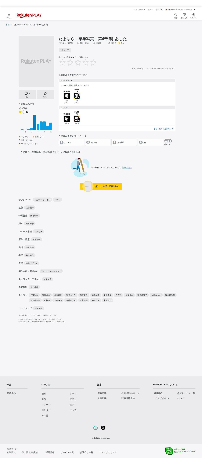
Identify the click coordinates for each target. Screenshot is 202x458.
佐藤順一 (30, 207)
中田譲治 (107, 300)
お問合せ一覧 (86, 452)
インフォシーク (139, 9)
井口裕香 (58, 295)
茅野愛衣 (84, 295)
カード (150, 9)
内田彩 (118, 295)
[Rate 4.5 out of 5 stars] (91, 62)
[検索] (175, 14)
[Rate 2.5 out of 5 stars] (76, 62)
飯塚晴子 (34, 215)
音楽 (72, 404)
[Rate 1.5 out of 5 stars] (68, 62)
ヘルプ (180, 398)
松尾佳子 (96, 300)
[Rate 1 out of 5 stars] (64, 62)
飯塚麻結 (129, 295)
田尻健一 (30, 247)
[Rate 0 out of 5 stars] (58, 62)
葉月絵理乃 (142, 295)
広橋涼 (47, 300)
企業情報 (11, 452)
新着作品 (11, 393)
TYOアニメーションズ (51, 271)
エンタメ (46, 410)
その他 (45, 415)
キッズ (73, 410)
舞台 (44, 399)
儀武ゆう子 (71, 295)
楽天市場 (159, 9)
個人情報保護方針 (31, 452)
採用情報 (50, 452)
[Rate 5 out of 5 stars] (95, 62)
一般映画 (39, 308)
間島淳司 (58, 300)
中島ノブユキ (32, 263)
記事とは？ (127, 167)
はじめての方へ (161, 398)
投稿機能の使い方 (130, 393)
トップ (9, 24)
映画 (44, 393)
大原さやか (156, 295)
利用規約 (157, 393)
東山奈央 (107, 295)
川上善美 (34, 287)
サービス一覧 (67, 452)
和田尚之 (30, 255)
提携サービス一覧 (186, 393)
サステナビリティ (108, 452)
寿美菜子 (96, 295)
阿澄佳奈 (46, 295)
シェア (66, 50)
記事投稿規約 (128, 398)
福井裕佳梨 (170, 295)
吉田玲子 (30, 223)
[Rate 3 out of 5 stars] (80, 62)
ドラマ (57, 199)
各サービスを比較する (162, 129)
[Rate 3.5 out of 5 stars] (84, 62)
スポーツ (46, 404)
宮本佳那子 (35, 300)
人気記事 (102, 398)
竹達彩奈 (34, 295)
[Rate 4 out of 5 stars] (87, 62)
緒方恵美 (84, 300)
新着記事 (102, 393)
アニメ (73, 399)
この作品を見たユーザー (71, 136)
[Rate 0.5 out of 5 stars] (61, 62)
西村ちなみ (71, 300)
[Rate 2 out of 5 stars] (72, 62)
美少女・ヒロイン (42, 199)
